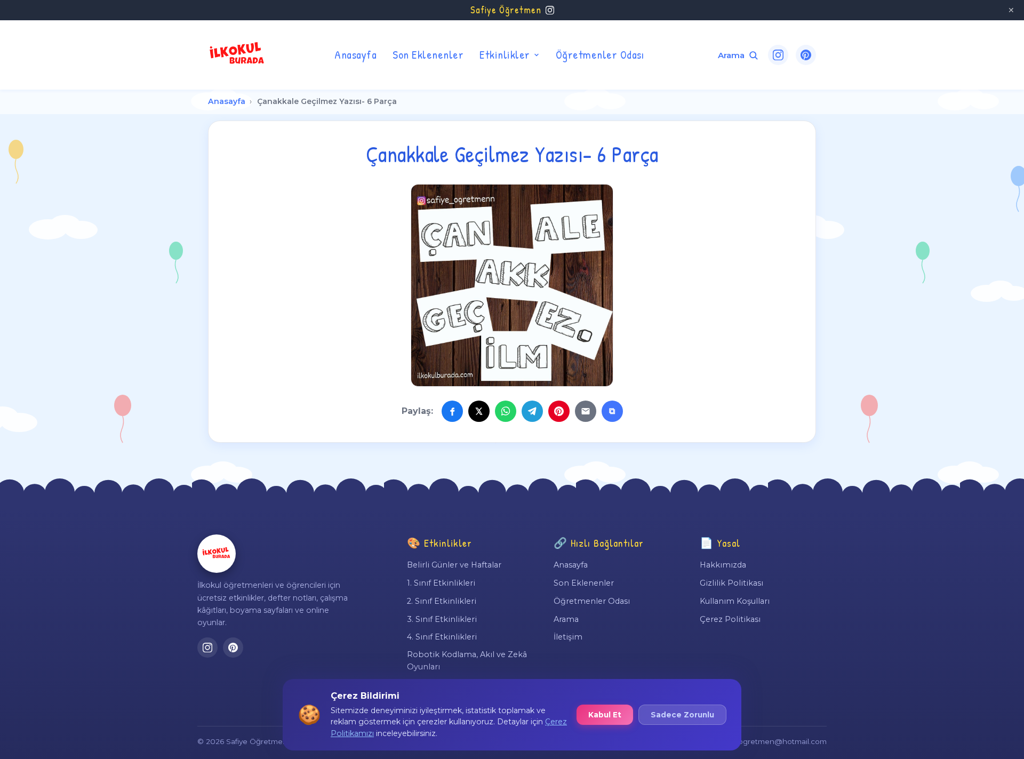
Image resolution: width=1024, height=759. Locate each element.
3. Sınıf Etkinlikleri (442, 619)
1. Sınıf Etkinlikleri (441, 583)
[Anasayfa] (216, 553)
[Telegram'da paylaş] (532, 411)
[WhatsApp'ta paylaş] (505, 411)
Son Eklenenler (428, 54)
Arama (566, 619)
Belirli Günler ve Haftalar (454, 565)
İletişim (568, 637)
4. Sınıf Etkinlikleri (442, 637)
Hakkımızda (723, 565)
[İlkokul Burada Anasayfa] (237, 55)
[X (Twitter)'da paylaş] (479, 411)
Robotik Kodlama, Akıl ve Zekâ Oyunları (467, 660)
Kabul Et (604, 714)
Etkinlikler (504, 54)
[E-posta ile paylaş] (585, 411)
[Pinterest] (806, 55)
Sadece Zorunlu (682, 714)
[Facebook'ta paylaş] (452, 411)
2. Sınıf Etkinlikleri (441, 601)
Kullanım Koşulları (735, 601)
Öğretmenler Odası (600, 54)
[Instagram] (778, 55)
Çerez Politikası (730, 619)
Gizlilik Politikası (731, 583)
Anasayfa (355, 54)
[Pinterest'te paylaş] (559, 411)
